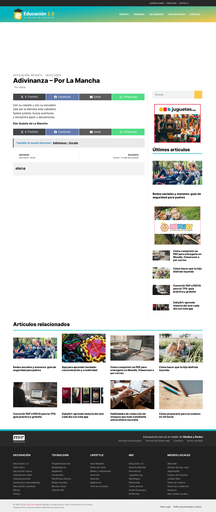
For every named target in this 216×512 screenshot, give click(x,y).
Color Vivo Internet (34, 504)
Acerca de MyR (195, 440)
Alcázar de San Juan (178, 467)
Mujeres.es (95, 482)
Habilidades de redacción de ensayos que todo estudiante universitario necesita (128, 416)
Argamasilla (173, 471)
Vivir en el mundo (99, 486)
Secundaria (156, 14)
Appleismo (57, 471)
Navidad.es (135, 471)
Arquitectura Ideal (22, 475)
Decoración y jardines (24, 486)
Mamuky (94, 478)
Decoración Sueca (22, 471)
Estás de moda (98, 467)
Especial (195, 14)
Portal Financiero (137, 490)
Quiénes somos (157, 3)
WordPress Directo (61, 478)
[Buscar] (198, 95)
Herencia (172, 490)
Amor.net (94, 475)
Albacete (172, 463)
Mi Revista (134, 493)
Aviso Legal (165, 507)
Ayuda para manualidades (26, 482)
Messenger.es (59, 467)
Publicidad (171, 3)
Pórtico (16, 493)
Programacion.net (61, 463)
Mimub (16, 490)
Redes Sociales (59, 482)
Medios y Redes (193, 436)
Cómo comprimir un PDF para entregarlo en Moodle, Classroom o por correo (187, 255)
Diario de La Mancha (178, 486)
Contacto (183, 3)
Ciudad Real (173, 478)
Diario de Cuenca (176, 482)
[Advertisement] (108, 46)
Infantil (124, 14)
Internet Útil (58, 490)
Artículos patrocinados (130, 440)
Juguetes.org (136, 475)
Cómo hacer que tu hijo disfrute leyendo (187, 270)
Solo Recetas (97, 463)
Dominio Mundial (137, 467)
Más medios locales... (178, 493)
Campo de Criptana (177, 475)
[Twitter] (200, 3)
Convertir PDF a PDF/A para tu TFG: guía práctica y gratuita (187, 288)
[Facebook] (195, 3)
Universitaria (176, 14)
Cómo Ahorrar (136, 486)
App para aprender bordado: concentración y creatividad (79, 369)
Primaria (139, 14)
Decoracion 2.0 (21, 463)
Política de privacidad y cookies (187, 507)
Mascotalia (134, 482)
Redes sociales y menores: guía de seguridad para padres (177, 195)
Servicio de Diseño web (157, 440)
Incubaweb (57, 475)
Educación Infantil (28, 75)
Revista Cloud (59, 486)
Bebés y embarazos (100, 471)
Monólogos (134, 478)
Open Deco (19, 467)
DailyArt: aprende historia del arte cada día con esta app (186, 305)
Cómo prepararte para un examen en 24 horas (180, 415)
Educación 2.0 (136, 463)
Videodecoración (22, 478)
